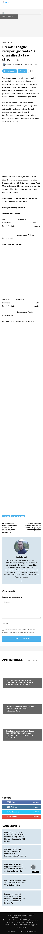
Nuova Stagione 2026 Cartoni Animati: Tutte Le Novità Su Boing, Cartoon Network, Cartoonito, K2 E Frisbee (14, 836)
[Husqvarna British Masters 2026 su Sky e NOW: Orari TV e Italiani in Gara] (21, 701)
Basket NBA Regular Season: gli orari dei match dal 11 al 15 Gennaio (33, 528)
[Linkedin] (21, 580)
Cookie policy (21, 927)
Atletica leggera (12, 726)
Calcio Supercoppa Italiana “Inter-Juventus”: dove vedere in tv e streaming (9, 529)
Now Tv (9, 676)
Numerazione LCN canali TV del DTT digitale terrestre (20, 920)
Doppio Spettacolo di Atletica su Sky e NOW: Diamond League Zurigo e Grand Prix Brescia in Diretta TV (20, 734)
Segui (37, 807)
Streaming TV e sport (13, 922)
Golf (7, 702)
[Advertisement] (21, 149)
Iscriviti (36, 817)
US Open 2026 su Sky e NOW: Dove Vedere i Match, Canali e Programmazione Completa (19, 682)
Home (4, 16)
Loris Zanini (17, 64)
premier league (18, 516)
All (29, 660)
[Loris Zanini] (4, 64)
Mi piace (36, 802)
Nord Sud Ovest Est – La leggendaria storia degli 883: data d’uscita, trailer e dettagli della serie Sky (15, 867)
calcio (6, 516)
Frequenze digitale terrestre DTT (23, 915)
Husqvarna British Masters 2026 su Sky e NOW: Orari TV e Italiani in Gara (20, 709)
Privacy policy (32, 925)
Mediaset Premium (28, 922)
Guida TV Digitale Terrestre (20, 918)
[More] (30, 71)
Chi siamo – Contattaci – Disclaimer (15, 925)
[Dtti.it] (16, 4)
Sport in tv (11, 16)
